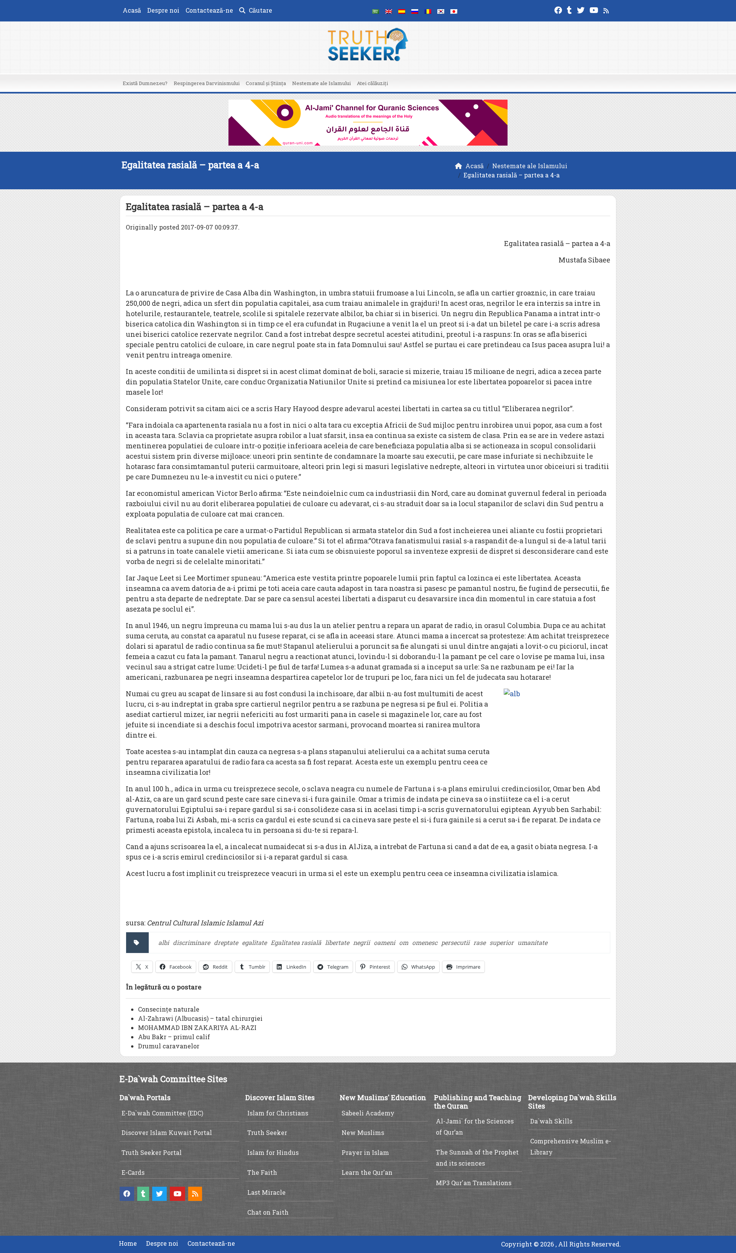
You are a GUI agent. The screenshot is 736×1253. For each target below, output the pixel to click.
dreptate (226, 942)
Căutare (259, 10)
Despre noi (163, 10)
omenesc (424, 942)
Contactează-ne (209, 10)
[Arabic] (375, 10)
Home (128, 1243)
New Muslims (363, 1132)
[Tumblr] (570, 9)
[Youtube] (595, 9)
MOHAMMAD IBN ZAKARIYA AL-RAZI (197, 1027)
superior (502, 942)
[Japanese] (453, 10)
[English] (388, 10)
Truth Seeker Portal (152, 1152)
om (403, 942)
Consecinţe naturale (168, 1009)
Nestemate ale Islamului (321, 83)
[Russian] (414, 10)
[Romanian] (427, 10)
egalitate (254, 942)
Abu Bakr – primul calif (174, 1037)
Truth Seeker (267, 1132)
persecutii (455, 942)
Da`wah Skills (551, 1121)
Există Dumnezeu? (145, 83)
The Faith (262, 1172)
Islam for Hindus (273, 1152)
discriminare (191, 942)
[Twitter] (581, 9)
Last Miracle (266, 1192)
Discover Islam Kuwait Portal (167, 1132)
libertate (337, 942)
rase (479, 942)
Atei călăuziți (372, 83)
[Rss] (607, 9)
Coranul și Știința (266, 83)
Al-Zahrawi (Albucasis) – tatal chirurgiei (200, 1018)
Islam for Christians (277, 1113)
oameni (384, 942)
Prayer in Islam (365, 1152)
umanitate (532, 942)
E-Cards (133, 1172)
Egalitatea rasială (296, 942)
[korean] (440, 10)
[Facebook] (559, 9)
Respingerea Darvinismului (207, 83)
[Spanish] (401, 10)
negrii (361, 942)
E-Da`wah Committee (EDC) (162, 1113)
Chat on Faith (268, 1212)
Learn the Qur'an (367, 1172)
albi (163, 942)
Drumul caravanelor (168, 1046)
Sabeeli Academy (368, 1113)
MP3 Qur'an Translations (473, 1183)
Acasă (132, 10)
